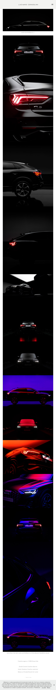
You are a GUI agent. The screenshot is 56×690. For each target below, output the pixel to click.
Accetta (44, 687)
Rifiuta (48, 687)
